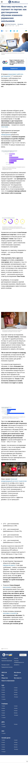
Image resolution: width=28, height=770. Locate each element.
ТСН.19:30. (4, 127)
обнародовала (6, 134)
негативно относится (10, 613)
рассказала (7, 587)
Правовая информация (6, 660)
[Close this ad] (27, 761)
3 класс (3, 690)
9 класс (3, 696)
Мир (2, 675)
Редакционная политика (6, 667)
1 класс (3, 687)
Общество (4, 678)
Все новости (17, 678)
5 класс (3, 692)
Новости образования (7, 680)
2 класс (15, 687)
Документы (16, 664)
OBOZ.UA (4, 672)
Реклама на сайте (5, 664)
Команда (16, 658)
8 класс (15, 694)
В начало (22, 655)
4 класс (15, 690)
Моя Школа (20, 24)
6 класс (15, 692)
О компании (4, 658)
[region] (14, 98)
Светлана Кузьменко (10, 24)
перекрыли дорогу (9, 565)
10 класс (16, 696)
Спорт (16, 675)
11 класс (3, 699)
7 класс (3, 694)
